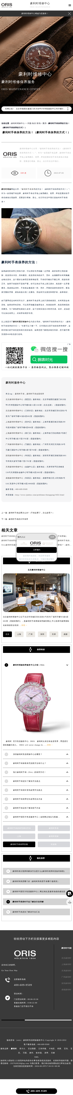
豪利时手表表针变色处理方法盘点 (27, 790)
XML (36, 1057)
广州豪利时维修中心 (14, 444)
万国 (25, 1053)
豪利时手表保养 (28, 189)
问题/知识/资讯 (34, 123)
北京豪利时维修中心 (14, 399)
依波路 (54, 844)
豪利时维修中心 (40, 3)
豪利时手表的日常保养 (18, 519)
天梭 (53, 1053)
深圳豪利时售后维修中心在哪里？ (27, 754)
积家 (59, 1049)
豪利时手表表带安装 (19, 844)
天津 (54, 634)
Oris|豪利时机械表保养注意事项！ (16, 545)
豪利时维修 (6, 189)
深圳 (42, 634)
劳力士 (22, 1049)
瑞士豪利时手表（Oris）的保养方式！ (29, 772)
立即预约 (36, 550)
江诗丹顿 (42, 1049)
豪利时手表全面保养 (35, 394)
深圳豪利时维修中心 (14, 455)
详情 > (24, 625)
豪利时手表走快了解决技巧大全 (26, 808)
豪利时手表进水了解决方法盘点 (26, 781)
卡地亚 (52, 1049)
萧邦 (31, 1053)
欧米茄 (39, 1053)
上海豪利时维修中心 (14, 422)
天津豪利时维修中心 (14, 467)
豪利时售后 (54, 828)
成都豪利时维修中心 (14, 478)
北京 (7, 634)
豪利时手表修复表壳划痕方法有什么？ (29, 763)
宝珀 (66, 1049)
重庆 (44, 123)
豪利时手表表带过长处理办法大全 (27, 799)
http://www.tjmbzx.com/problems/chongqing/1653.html (39, 495)
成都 (66, 634)
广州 (31, 634)
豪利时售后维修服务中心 (34, 1040)
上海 (19, 634)
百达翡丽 (32, 1049)
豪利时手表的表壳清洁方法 (19, 828)
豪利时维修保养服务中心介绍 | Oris (28, 665)
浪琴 (46, 1053)
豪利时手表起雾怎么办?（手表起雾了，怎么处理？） (31, 513)
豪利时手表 (20, 394)
